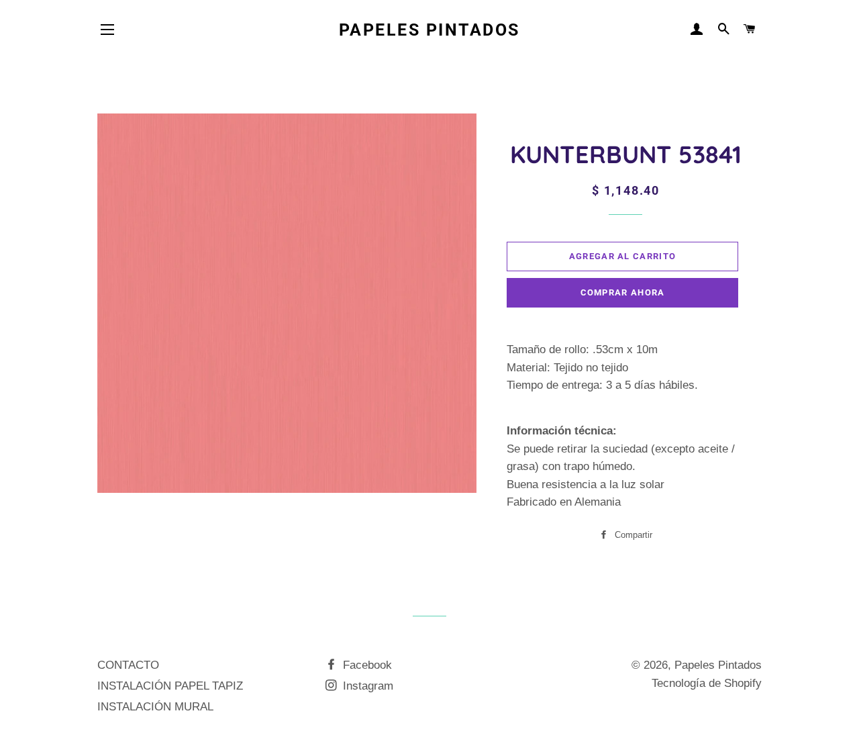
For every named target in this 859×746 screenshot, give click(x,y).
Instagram (366, 686)
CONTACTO (128, 665)
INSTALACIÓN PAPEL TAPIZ (170, 686)
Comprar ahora (622, 292)
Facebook (366, 665)
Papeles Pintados (429, 30)
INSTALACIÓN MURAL (155, 706)
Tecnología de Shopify (707, 683)
